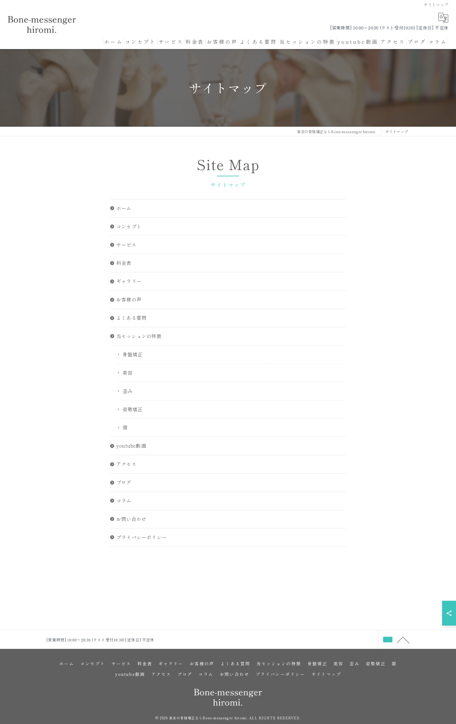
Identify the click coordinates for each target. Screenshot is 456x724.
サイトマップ (326, 674)
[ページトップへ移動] (403, 639)
